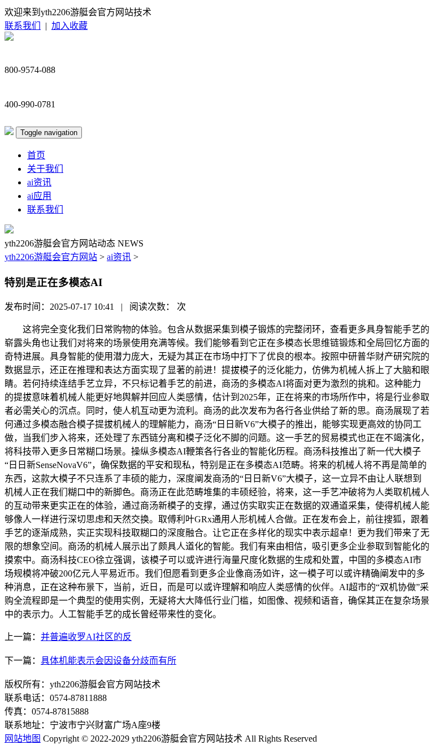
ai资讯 (39, 182)
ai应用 (39, 196)
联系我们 (23, 26)
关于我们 (45, 169)
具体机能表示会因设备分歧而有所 (108, 660)
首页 (36, 155)
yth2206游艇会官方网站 (51, 257)
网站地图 (23, 738)
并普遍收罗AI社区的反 (86, 637)
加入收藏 (69, 26)
